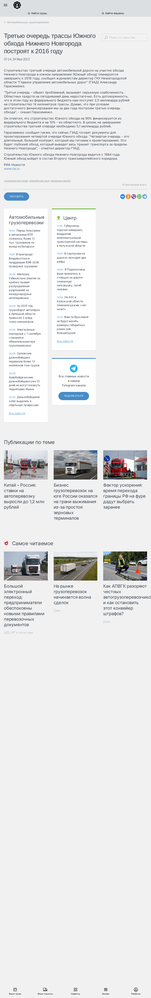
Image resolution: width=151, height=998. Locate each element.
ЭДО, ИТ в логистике (18, 632)
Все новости (17, 413)
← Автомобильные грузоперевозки (26, 22)
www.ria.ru (12, 169)
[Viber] (133, 196)
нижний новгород (39, 180)
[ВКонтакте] (122, 196)
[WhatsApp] (139, 196)
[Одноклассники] (128, 196)
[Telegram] (144, 196)
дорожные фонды (61, 180)
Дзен (57, 610)
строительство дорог (16, 180)
